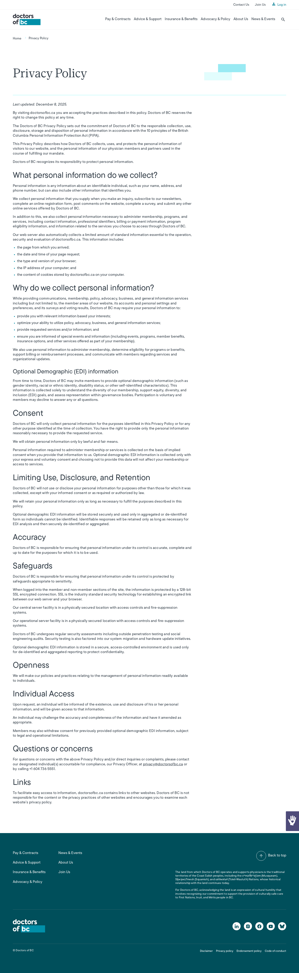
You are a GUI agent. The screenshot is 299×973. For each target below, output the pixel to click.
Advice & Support (148, 19)
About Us (241, 19)
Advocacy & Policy (215, 19)
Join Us (260, 5)
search (283, 19)
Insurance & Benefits (181, 19)
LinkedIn (236, 926)
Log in (281, 5)
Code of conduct (275, 951)
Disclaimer (206, 951)
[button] (292, 821)
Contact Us (241, 5)
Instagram (248, 926)
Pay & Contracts (118, 19)
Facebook (259, 926)
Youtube (271, 926)
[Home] (27, 19)
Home (17, 38)
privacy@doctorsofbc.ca (163, 764)
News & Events (263, 19)
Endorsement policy (249, 951)
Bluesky (282, 926)
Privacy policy (224, 951)
